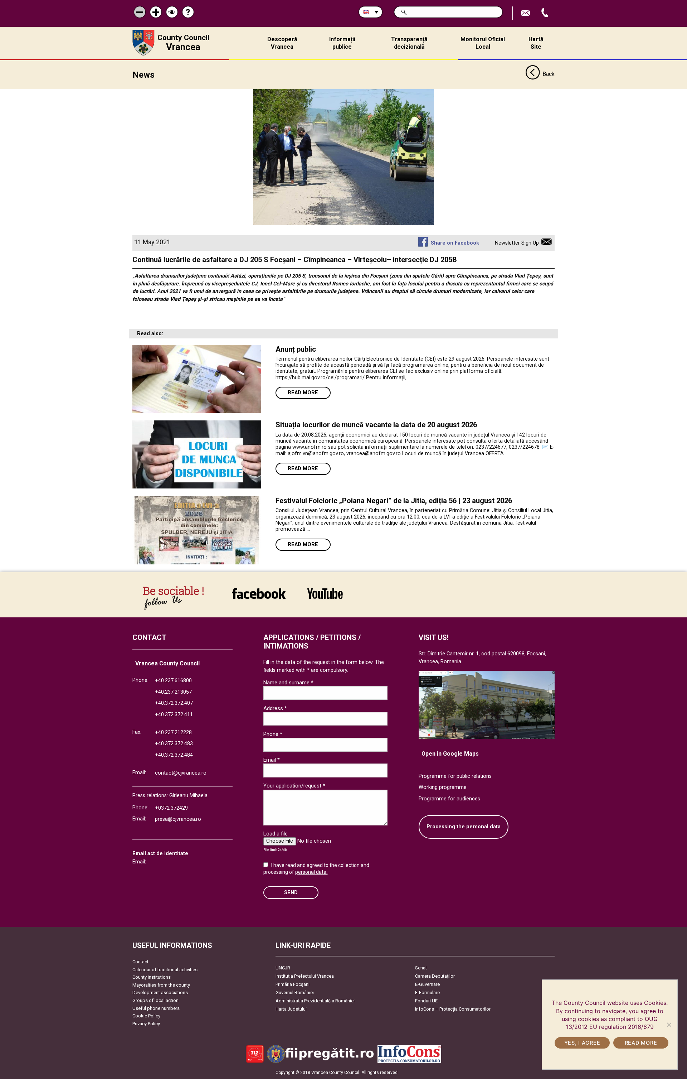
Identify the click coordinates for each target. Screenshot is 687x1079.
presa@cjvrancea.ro (178, 819)
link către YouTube (325, 598)
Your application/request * (294, 785)
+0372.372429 (171, 808)
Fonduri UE (426, 1000)
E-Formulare (427, 992)
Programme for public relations (455, 776)
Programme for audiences (449, 799)
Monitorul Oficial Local (483, 43)
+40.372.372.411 (174, 715)
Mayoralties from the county (161, 985)
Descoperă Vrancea (282, 43)
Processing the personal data (464, 827)
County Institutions (151, 977)
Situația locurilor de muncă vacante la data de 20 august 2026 (376, 424)
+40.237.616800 (173, 681)
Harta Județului (291, 1009)
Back (548, 74)
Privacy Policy (146, 1023)
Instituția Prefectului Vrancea (305, 976)
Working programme (443, 787)
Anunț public (296, 349)
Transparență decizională (409, 43)
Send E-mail (526, 13)
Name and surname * (288, 682)
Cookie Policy (146, 1015)
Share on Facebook (455, 243)
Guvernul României (295, 992)
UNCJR (283, 967)
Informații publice (342, 43)
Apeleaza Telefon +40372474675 (546, 13)
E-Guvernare (427, 984)
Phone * (272, 734)
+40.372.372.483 (174, 744)
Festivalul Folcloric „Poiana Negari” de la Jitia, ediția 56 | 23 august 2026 (394, 500)
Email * (271, 760)
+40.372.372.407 (174, 703)
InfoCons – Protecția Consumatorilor (453, 1009)
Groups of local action (155, 1000)
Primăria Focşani (293, 984)
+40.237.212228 (173, 732)
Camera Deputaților (435, 976)
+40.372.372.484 (174, 755)
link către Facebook (259, 598)
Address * (275, 708)
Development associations (160, 992)
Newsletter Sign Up (517, 243)
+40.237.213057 (173, 692)
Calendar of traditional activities (165, 969)
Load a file (275, 833)
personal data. (311, 872)
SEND (291, 893)
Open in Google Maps (450, 753)
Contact (140, 961)
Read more (303, 393)
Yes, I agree (582, 1043)
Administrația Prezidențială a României (315, 1000)
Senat (421, 967)
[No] (668, 1024)
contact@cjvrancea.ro (180, 773)
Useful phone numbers (156, 1008)
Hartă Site (536, 43)
